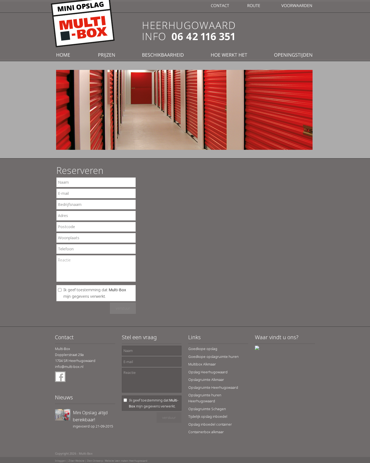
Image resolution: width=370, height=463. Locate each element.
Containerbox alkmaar (206, 431)
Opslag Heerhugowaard (208, 372)
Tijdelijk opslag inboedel (207, 416)
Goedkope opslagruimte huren (213, 356)
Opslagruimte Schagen (207, 408)
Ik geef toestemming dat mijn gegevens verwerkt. (94, 293)
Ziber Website (76, 460)
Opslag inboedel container (210, 424)
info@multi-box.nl (69, 366)
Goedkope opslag (202, 348)
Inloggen (60, 460)
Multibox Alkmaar (202, 364)
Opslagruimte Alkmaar (206, 379)
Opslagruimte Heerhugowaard (213, 387)
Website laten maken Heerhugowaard (126, 460)
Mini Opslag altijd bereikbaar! (90, 416)
